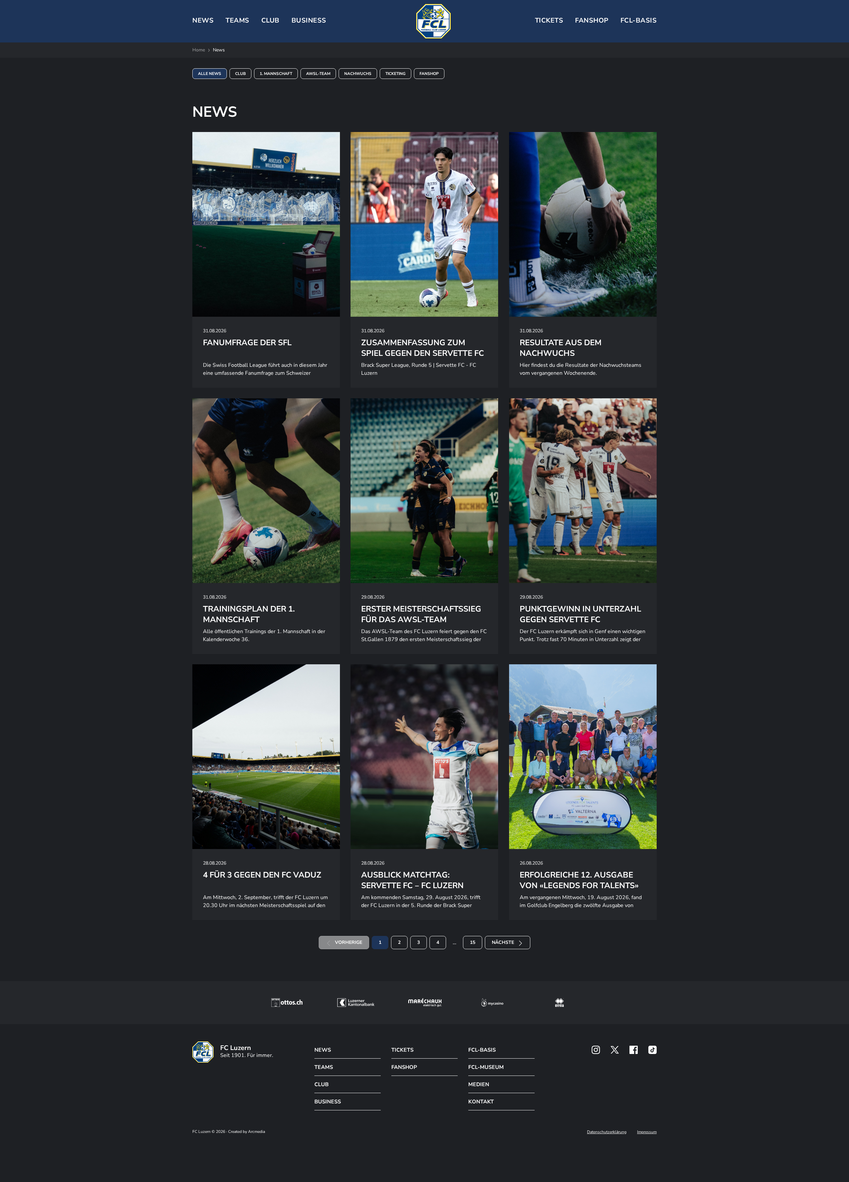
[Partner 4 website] (492, 1002)
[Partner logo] (596, 1050)
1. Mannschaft (276, 73)
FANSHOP (404, 1067)
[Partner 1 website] (286, 1002)
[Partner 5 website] (559, 1002)
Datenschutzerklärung (606, 1132)
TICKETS (549, 20)
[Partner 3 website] (425, 1002)
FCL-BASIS (482, 1050)
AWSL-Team (318, 73)
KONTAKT (481, 1101)
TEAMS (237, 20)
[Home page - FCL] (433, 21)
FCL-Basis (638, 20)
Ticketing (395, 73)
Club (240, 73)
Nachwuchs (357, 73)
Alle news (209, 73)
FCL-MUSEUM (486, 1067)
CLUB (270, 20)
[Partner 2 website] (355, 1002)
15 (472, 942)
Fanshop (592, 20)
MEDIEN (478, 1084)
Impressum (647, 1132)
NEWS (203, 20)
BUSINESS (309, 20)
